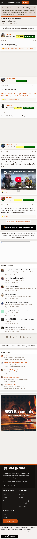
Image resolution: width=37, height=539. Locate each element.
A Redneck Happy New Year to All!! (16, 327)
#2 (35, 85)
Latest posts (5, 352)
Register (5, 517)
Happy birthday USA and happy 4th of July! (19, 270)
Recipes (21, 494)
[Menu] (2, 2)
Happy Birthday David (12, 286)
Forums (5, 497)
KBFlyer (5, 23)
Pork (13, 321)
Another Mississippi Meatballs (13, 370)
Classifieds (22, 506)
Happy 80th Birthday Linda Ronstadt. (17, 303)
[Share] (33, 41)
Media (21, 497)
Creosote (7, 296)
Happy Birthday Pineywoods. (14, 278)
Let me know (29, 12)
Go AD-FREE (10, 521)
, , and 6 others (19, 48)
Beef (5, 374)
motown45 (8, 321)
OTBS (6, 355)
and (12, 99)
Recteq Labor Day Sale (11, 377)
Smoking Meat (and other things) (25, 502)
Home (5, 494)
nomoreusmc (8, 272)
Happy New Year (10, 294)
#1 (35, 41)
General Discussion (19, 280)
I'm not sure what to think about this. (15, 363)
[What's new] (31, 2)
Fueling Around (9, 288)
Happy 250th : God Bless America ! (16, 311)
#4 (35, 151)
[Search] (35, 2)
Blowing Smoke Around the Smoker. (24, 272)
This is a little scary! (10, 384)
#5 (35, 204)
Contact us (6, 501)
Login (4, 514)
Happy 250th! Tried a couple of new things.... (19, 319)
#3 (35, 112)
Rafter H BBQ (9, 329)
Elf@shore (8, 313)
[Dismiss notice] (34, 8)
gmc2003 (7, 304)
